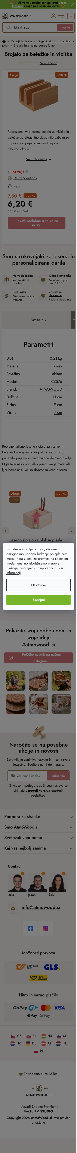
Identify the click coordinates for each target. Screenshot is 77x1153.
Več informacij (35, 572)
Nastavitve (37, 585)
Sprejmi (37, 599)
